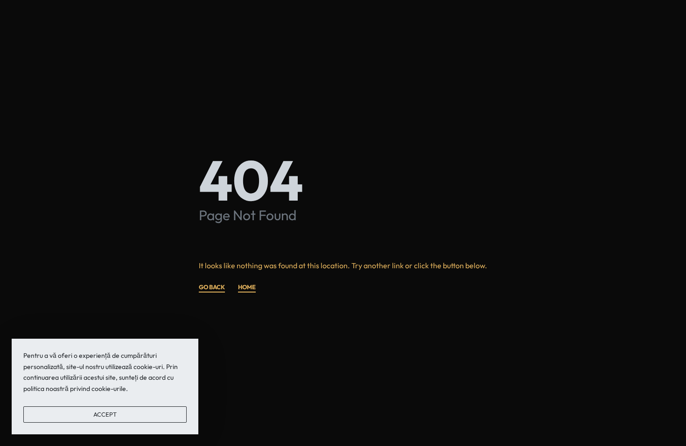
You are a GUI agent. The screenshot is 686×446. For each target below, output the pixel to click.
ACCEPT (105, 414)
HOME (247, 287)
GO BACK (212, 287)
